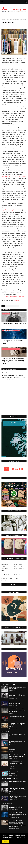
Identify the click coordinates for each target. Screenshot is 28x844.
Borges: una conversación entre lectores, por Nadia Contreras (17, 688)
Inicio (2, 19)
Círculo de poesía (18, 570)
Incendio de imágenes (5, 564)
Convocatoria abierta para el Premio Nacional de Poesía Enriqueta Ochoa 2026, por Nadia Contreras (17, 764)
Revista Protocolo (18, 564)
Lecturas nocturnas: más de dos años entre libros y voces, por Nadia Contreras (17, 717)
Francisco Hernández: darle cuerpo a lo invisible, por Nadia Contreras (17, 702)
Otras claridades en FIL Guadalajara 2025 (19, 573)
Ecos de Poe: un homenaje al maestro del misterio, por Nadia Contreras (13, 324)
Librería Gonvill (17, 562)
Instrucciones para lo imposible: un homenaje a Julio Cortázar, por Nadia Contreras (17, 695)
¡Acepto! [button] (5, 841)
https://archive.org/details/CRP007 (12, 210)
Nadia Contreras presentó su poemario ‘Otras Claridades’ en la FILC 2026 (7, 578)
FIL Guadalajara (4, 570)
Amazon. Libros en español (6, 562)
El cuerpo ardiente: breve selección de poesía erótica (17, 772)
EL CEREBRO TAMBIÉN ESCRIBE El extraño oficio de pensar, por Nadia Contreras (17, 725)
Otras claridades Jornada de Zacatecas (19, 577)
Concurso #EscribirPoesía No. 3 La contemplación (17, 748)
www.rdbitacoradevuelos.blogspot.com (12, 296)
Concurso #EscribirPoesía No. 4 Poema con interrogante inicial (17, 755)
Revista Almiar (4, 568)
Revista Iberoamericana (19, 568)
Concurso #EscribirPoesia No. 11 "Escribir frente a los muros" (17, 735)
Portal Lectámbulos (18, 566)
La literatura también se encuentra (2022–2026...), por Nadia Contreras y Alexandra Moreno (17, 710)
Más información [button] (21, 837)
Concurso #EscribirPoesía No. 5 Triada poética (17, 742)
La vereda (16, 300)
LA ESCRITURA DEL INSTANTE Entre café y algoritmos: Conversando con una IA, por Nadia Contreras (12, 342)
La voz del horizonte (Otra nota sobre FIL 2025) (6, 573)
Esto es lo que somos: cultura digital (10, 19)
